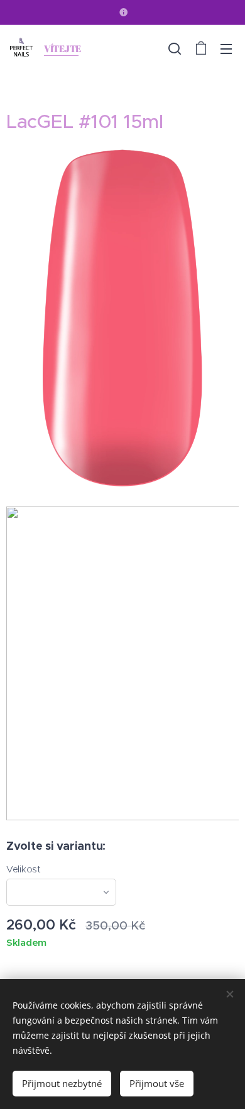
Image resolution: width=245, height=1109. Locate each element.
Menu (226, 48)
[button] (174, 48)
